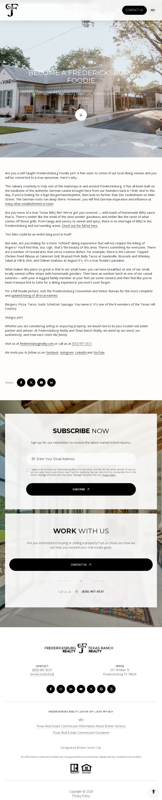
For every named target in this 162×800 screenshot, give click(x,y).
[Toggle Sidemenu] (152, 10)
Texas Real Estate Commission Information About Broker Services (81, 726)
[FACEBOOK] (50, 689)
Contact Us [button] (134, 10)
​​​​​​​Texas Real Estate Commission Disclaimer (81, 733)
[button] (81, 564)
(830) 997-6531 (82, 344)
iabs (81, 720)
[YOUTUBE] (81, 689)
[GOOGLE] (101, 689)
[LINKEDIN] (71, 689)
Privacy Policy (109, 474)
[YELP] (111, 689)
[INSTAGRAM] (61, 689)
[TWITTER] (91, 689)
